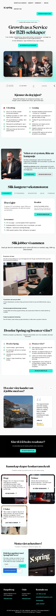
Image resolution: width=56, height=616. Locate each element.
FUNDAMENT (6, 193)
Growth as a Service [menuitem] (20, 3)
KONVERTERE (32, 193)
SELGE (42, 193)
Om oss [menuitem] (46, 3)
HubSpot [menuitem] (30, 3)
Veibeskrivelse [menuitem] (8, 598)
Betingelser (18, 612)
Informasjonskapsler (43, 610)
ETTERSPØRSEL (19, 193)
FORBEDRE (51, 193)
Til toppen (38, 612)
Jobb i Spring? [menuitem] (40, 603)
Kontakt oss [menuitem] (18, 9)
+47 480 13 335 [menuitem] (41, 593)
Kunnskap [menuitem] (38, 3)
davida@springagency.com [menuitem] (44, 597)
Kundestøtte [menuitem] (39, 600)
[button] (50, 388)
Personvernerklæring (28, 612)
